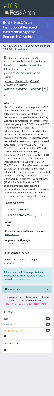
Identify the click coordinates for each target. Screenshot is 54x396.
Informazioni (14, 289)
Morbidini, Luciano (28, 89)
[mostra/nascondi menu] (51, 12)
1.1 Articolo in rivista (16, 49)
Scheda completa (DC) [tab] (21, 215)
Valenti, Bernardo (16, 81)
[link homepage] (10, 5)
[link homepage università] (21, 12)
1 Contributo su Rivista (38, 45)
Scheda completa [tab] (18, 209)
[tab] (43, 215)
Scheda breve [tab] (15, 203)
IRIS (4, 45)
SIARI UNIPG (16, 45)
